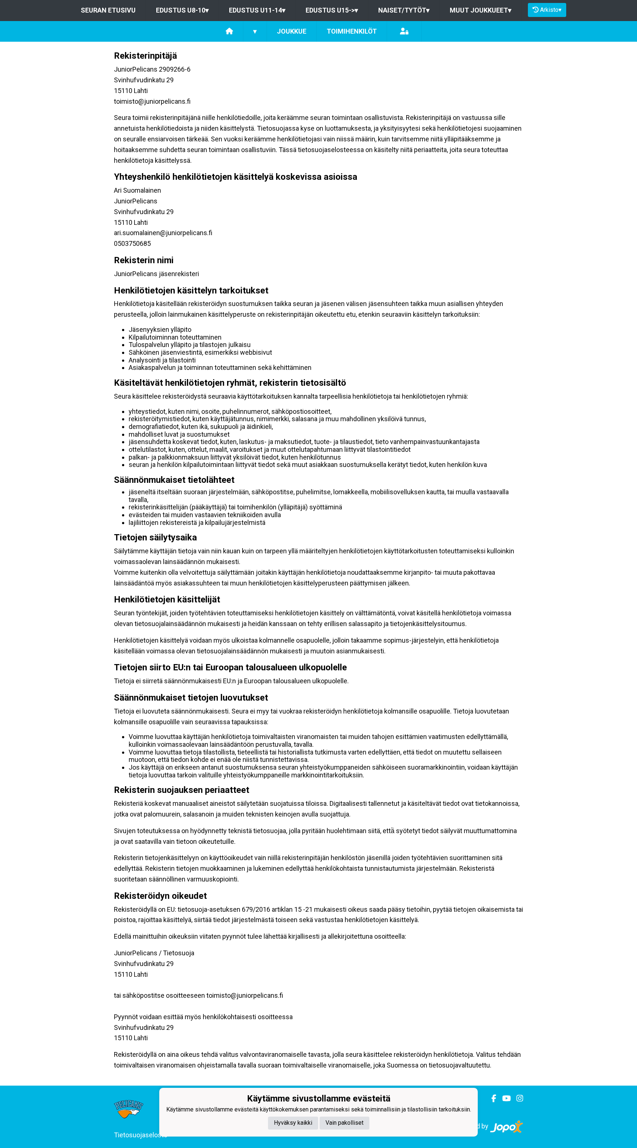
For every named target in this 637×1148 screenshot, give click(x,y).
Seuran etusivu (108, 10)
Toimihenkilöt (352, 31)
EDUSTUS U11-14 (257, 10)
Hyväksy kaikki (293, 1123)
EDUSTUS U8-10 (182, 10)
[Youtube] (503, 1098)
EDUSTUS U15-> (332, 10)
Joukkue (291, 31)
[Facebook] (490, 1098)
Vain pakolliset (344, 1123)
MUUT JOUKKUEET (480, 10)
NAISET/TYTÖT (403, 10)
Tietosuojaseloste (140, 1135)
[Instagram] (517, 1098)
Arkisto (550, 9)
